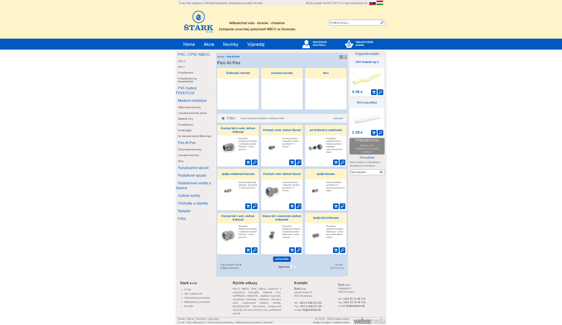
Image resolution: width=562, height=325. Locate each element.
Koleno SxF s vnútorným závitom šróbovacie (282, 218)
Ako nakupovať (195, 3)
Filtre (182, 218)
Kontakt (258, 3)
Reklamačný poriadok (241, 3)
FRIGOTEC (252, 295)
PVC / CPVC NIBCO (194, 54)
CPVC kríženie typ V (367, 62)
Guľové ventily (189, 195)
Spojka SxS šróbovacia (326, 218)
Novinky (230, 44)
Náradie (184, 210)
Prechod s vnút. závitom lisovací (282, 174)
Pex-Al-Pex (187, 142)
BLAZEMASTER (241, 306)
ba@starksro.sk (312, 310)
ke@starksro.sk (359, 3)
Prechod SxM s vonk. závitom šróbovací (238, 130)
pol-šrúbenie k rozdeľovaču (326, 130)
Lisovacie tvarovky (282, 73)
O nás (182, 3)
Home (189, 44)
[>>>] (340, 268)
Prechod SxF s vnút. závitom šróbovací (238, 218)
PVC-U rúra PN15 (367, 102)
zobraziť (338, 118)
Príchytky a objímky (193, 203)
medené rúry (271, 292)
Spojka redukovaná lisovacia (238, 174)
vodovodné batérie (255, 303)
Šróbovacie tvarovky (238, 73)
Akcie (209, 44)
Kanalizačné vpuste (193, 167)
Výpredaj (255, 44)
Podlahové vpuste (192, 175)
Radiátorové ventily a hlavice (193, 185)
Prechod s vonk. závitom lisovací (282, 130)
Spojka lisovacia (326, 174)
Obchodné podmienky (216, 3)
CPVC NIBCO (258, 288)
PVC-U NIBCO (241, 288)
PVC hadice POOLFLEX (186, 90)
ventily (276, 303)
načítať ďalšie (282, 259)
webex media (341, 319)
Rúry (326, 73)
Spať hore (284, 266)
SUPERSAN (239, 295)
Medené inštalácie (192, 100)
